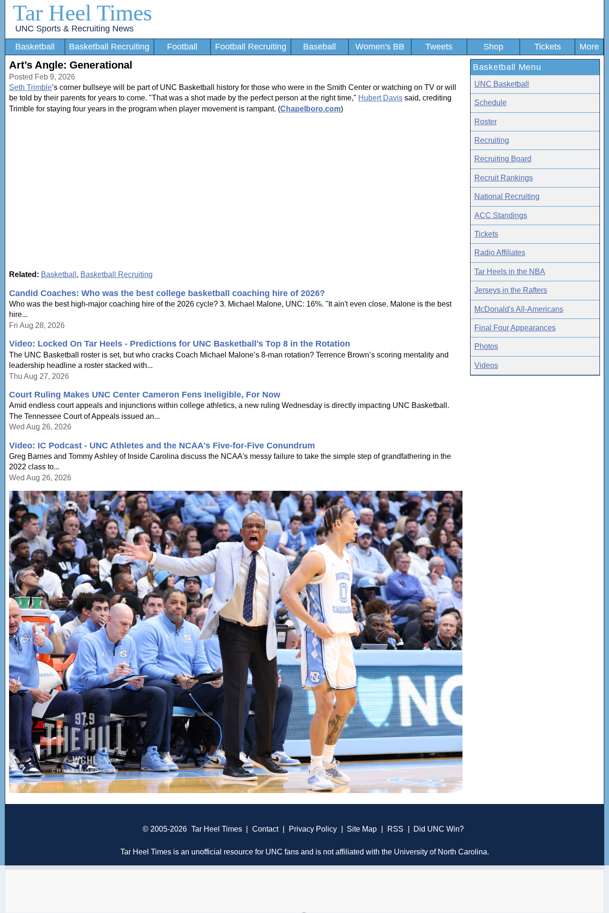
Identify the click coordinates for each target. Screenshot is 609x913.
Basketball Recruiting (109, 46)
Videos (486, 365)
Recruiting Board (502, 159)
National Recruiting (507, 196)
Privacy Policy (313, 829)
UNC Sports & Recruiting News (74, 28)
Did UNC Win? (438, 829)
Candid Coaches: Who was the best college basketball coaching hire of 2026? (167, 293)
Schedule (490, 103)
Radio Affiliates (499, 252)
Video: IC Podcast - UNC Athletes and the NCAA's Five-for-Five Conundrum (162, 445)
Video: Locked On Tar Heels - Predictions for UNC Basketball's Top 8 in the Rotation (179, 343)
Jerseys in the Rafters (510, 290)
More (589, 46)
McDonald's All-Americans (518, 309)
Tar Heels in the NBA (509, 272)
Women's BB (379, 46)
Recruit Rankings (503, 178)
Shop (493, 46)
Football (182, 46)
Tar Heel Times (82, 12)
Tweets (438, 46)
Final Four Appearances (515, 328)
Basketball (35, 46)
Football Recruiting (250, 46)
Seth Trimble (30, 87)
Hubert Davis (380, 98)
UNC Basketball (501, 84)
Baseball (319, 46)
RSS (395, 829)
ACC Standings (500, 215)
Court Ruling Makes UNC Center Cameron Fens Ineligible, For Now (144, 394)
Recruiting (491, 140)
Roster (485, 122)
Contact (265, 829)
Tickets (547, 46)
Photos (486, 346)
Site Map (362, 829)
